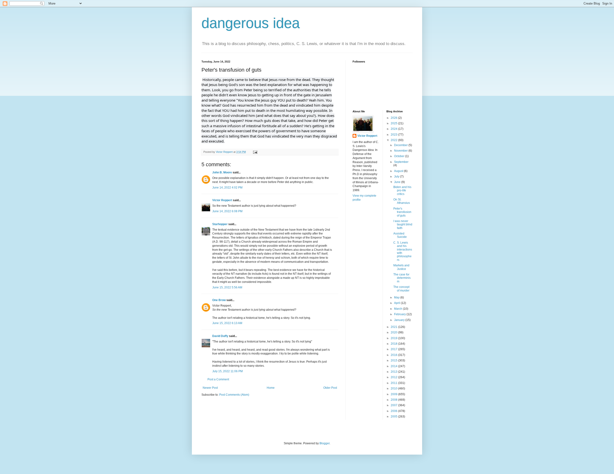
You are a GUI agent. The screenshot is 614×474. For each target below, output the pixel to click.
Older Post (330, 387)
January (399, 320)
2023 (394, 134)
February (400, 314)
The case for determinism (402, 278)
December (401, 145)
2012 (394, 377)
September (401, 162)
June (397, 182)
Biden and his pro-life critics (402, 190)
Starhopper (220, 224)
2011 (394, 383)
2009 (394, 394)
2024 (394, 129)
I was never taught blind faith (402, 224)
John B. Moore (222, 172)
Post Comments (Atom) (234, 394)
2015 (394, 360)
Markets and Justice (401, 267)
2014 (394, 366)
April (397, 303)
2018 (394, 343)
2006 (394, 411)
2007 (394, 405)
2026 (394, 118)
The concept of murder (401, 288)
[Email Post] (255, 151)
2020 (394, 332)
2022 (394, 140)
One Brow (219, 300)
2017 (394, 349)
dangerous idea (250, 23)
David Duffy (220, 336)
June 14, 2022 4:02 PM (227, 187)
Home (271, 387)
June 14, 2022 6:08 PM (227, 211)
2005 (394, 416)
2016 (394, 355)
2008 (394, 399)
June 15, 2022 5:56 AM (227, 287)
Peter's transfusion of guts (402, 212)
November (401, 150)
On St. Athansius (401, 201)
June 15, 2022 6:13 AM (227, 323)
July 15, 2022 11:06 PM (227, 371)
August (399, 171)
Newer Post (210, 387)
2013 (394, 371)
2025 (394, 123)
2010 (394, 388)
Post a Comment (218, 379)
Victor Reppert (222, 200)
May (397, 297)
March (398, 308)
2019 (394, 338)
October (399, 156)
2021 (394, 327)
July (397, 176)
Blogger (324, 443)
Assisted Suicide (400, 235)
